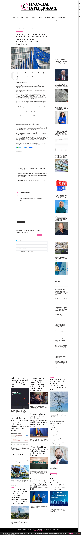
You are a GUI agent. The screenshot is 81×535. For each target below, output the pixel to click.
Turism (35, 20)
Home (14, 17)
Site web (20, 212)
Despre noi (19, 529)
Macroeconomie (27, 17)
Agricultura (22, 20)
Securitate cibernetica (36, 28)
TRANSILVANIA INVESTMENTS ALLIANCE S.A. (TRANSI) (25, 251)
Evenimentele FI (24, 529)
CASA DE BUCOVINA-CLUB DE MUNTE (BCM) (24, 242)
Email (35, 208)
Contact (54, 529)
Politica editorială (40, 529)
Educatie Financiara (49, 20)
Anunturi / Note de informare (38, 22)
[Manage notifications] (79, 533)
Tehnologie (54, 17)
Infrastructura (36, 444)
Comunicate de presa (41, 20)
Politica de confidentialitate (47, 529)
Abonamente (29, 529)
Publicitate (58, 529)
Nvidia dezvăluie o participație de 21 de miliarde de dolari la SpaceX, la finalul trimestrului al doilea (61, 239)
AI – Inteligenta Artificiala (61, 17)
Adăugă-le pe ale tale (33, 192)
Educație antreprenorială (58, 20)
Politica (22, 17)
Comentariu (21, 200)
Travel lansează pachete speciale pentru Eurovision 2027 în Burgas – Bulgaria (61, 331)
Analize (17, 20)
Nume (20, 208)
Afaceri (18, 17)
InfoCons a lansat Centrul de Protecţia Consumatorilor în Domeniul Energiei (60, 325)
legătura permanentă (19, 151)
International (33, 17)
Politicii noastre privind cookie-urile (10, 534)
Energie (48, 17)
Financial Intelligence (18, 28)
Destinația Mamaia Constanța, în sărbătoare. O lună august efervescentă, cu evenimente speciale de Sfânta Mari (61, 339)
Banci (45, 17)
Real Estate (27, 20)
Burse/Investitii (39, 17)
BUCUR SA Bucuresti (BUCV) (22, 245)
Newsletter (34, 529)
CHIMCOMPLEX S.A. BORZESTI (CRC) (23, 248)
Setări (76, 533)
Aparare (31, 20)
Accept (71, 533)
